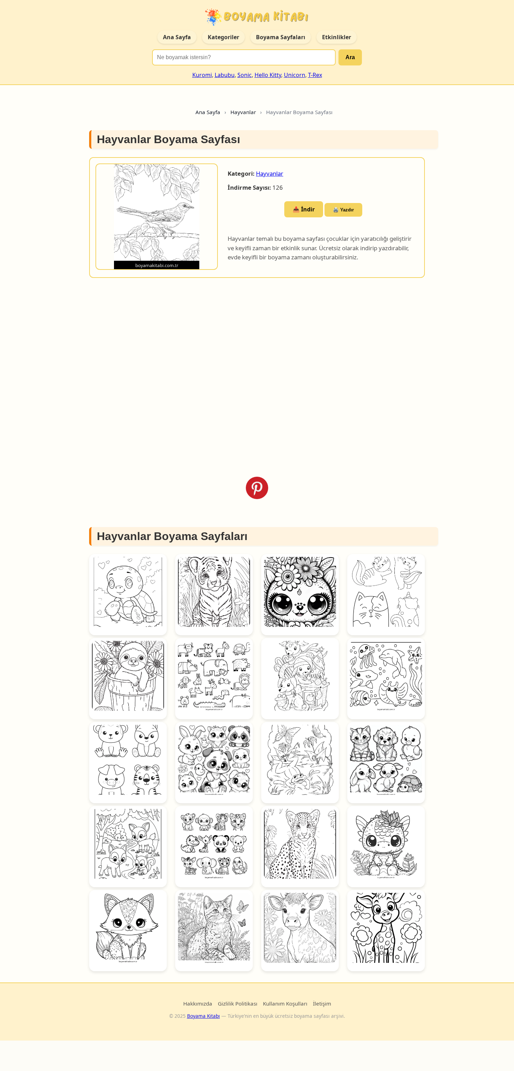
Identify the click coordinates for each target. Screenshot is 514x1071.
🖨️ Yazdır (343, 209)
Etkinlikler (336, 37)
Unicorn (294, 75)
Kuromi (202, 75)
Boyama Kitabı (203, 1016)
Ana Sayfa (177, 37)
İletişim (322, 1003)
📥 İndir (304, 209)
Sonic (244, 75)
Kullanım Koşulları (285, 1003)
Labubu (225, 75)
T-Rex (315, 75)
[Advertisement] (257, 377)
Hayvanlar (269, 173)
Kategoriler (223, 37)
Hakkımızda (197, 1003)
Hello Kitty (268, 75)
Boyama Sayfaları (280, 37)
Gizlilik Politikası (237, 1003)
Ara (350, 57)
